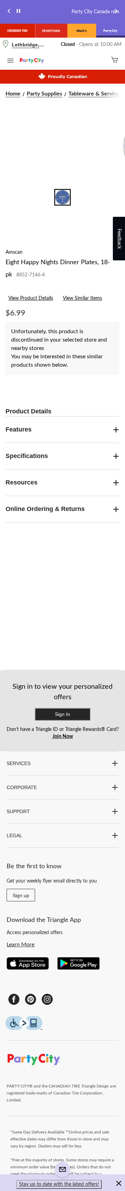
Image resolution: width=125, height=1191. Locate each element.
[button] (118, 1184)
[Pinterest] (30, 999)
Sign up (20, 895)
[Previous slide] (9, 12)
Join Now (62, 736)
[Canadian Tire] (17, 31)
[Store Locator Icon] (5, 45)
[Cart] (114, 61)
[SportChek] (51, 31)
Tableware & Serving (93, 94)
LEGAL (14, 835)
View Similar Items (82, 298)
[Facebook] (13, 999)
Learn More (20, 944)
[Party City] (110, 31)
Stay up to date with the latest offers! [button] (59, 1184)
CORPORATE (22, 787)
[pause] (18, 12)
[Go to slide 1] (62, 197)
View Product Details (30, 298)
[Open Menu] (10, 61)
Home (13, 94)
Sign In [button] (62, 714)
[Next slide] (115, 12)
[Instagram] (47, 999)
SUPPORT (18, 811)
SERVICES (19, 763)
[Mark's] (81, 31)
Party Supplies (44, 94)
